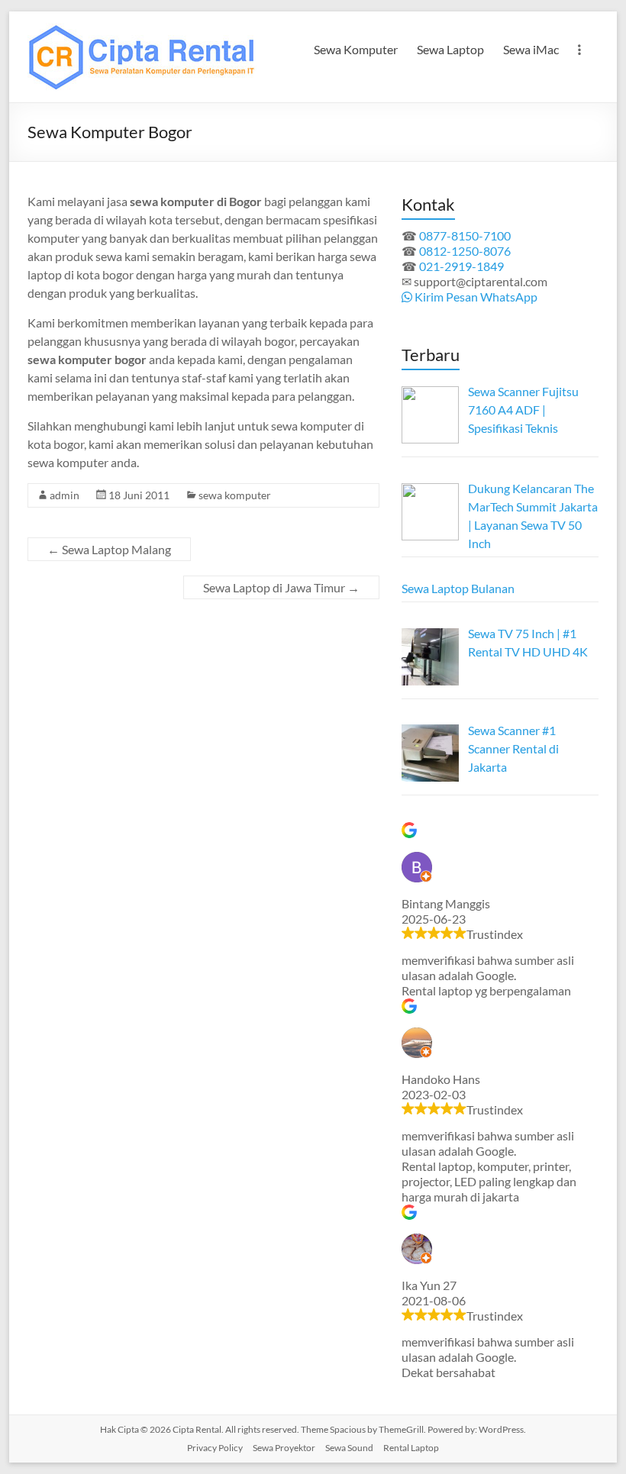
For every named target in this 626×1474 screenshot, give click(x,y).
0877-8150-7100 (465, 235)
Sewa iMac (531, 49)
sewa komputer (234, 495)
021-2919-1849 (461, 266)
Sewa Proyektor (284, 1447)
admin (64, 495)
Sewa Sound (349, 1447)
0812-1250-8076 (465, 251)
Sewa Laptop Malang (109, 549)
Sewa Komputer (356, 49)
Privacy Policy (215, 1447)
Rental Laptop (411, 1447)
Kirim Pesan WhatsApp (474, 296)
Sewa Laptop (450, 49)
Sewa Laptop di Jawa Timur (281, 587)
